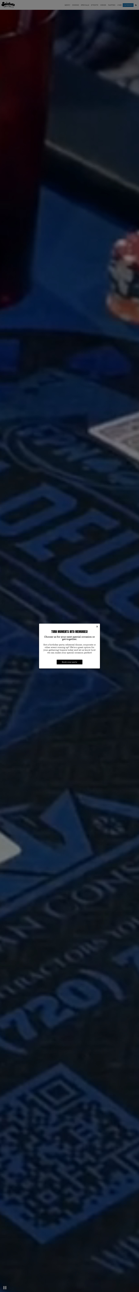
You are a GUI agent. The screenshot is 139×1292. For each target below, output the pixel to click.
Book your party (69, 662)
